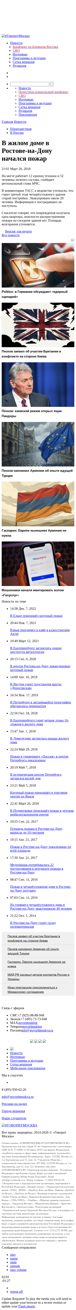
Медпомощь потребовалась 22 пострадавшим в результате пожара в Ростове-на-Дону (36, 868)
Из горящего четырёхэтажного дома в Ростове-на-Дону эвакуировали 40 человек (41, 906)
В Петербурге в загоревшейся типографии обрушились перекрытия (40, 704)
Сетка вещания (23, 62)
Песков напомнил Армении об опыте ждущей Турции (33, 951)
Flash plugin (26, 1306)
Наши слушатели (14, 1118)
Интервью (20, 54)
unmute (15, 1266)
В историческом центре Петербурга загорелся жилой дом (35, 776)
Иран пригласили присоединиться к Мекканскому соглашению (32, 989)
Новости (16, 43)
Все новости (11, 235)
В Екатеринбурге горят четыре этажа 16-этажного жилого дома (39, 722)
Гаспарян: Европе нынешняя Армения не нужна (36, 964)
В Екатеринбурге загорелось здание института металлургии (36, 650)
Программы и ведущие (29, 58)
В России (17, 132)
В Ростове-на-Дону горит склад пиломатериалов (33, 924)
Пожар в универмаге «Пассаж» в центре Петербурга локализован (39, 758)
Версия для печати (18, 231)
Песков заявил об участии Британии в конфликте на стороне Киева (34, 938)
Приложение (28, 114)
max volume (18, 1270)
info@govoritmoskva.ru (37, 1030)
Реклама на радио (14, 1104)
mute (13, 1262)
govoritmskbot (27, 1023)
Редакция (19, 65)
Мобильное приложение (27, 1068)
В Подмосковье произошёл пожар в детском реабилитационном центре (42, 812)
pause (14, 1258)
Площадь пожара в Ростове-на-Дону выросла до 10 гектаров (36, 830)
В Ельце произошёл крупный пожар (36, 616)
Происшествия (20, 129)
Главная (7, 122)
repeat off (16, 1291)
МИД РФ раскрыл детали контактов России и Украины (38, 977)
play (13, 1254)
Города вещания (13, 1111)
